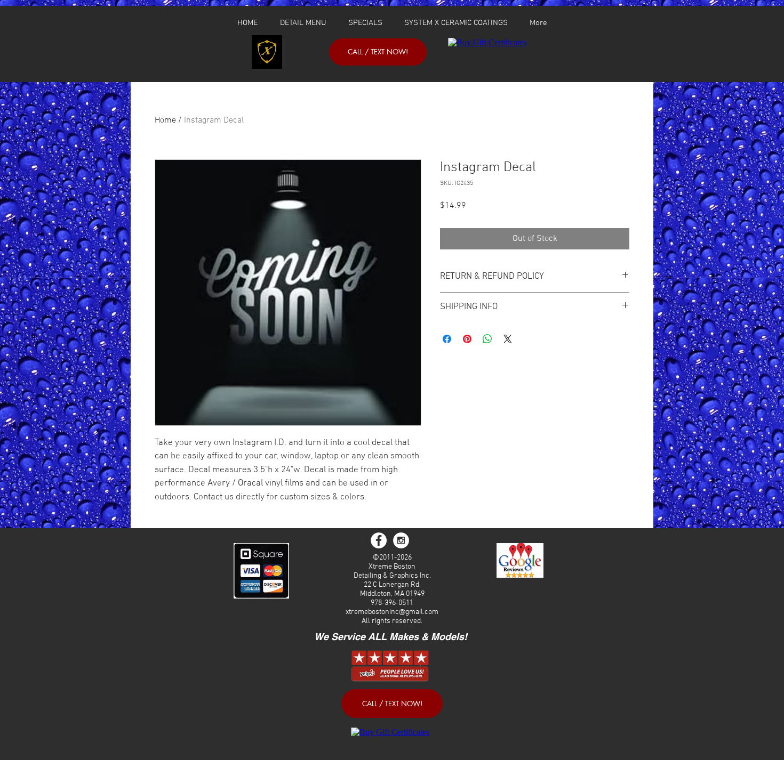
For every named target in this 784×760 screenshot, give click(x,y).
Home (165, 120)
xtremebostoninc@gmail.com (392, 612)
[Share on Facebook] (447, 339)
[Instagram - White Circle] (401, 540)
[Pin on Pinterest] (467, 339)
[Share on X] (507, 339)
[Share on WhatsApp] (487, 339)
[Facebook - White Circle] (379, 540)
